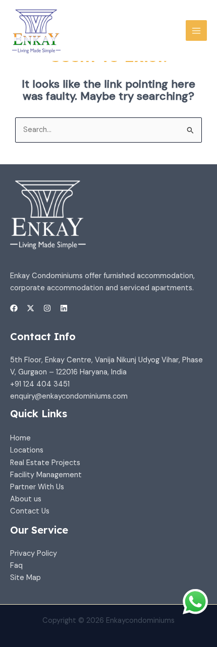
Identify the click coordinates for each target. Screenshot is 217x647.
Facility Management (46, 475)
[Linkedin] (64, 308)
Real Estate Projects (45, 463)
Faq (16, 565)
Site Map (25, 578)
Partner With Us (37, 487)
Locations (26, 450)
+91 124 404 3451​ (40, 384)
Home (20, 438)
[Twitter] (30, 308)
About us (25, 499)
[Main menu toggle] (196, 30)
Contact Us (29, 511)
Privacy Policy (33, 553)
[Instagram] (47, 308)
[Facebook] (14, 308)
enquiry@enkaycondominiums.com (69, 396)
